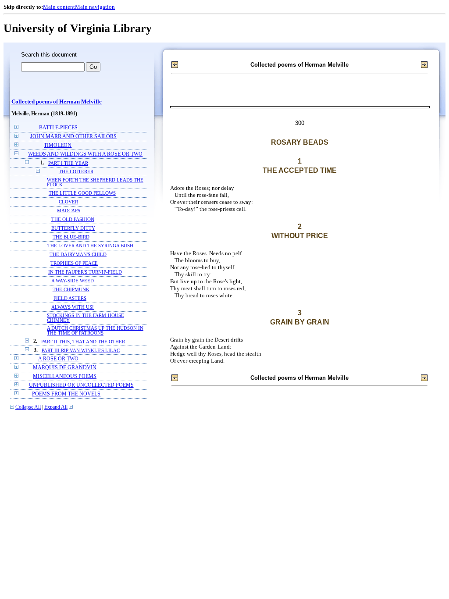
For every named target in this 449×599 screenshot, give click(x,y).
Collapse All (28, 407)
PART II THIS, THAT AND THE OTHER (83, 341)
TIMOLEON (57, 145)
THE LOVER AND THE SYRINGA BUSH (90, 245)
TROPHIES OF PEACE (74, 263)
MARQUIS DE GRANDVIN (64, 368)
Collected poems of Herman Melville (56, 102)
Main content (59, 7)
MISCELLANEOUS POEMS (64, 376)
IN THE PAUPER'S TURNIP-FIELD (85, 272)
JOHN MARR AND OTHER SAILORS (73, 136)
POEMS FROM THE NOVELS (66, 394)
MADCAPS (68, 210)
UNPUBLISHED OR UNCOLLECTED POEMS (81, 385)
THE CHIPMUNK (71, 289)
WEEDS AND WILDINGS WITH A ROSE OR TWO (85, 154)
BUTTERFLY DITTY (73, 228)
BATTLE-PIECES (58, 128)
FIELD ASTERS (69, 298)
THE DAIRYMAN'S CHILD (78, 254)
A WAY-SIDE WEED (72, 280)
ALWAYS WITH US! (72, 307)
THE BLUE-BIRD (71, 237)
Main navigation (95, 7)
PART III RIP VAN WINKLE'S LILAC (81, 350)
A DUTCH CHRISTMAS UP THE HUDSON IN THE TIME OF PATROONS (95, 330)
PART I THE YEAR (68, 163)
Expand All (56, 407)
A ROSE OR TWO (58, 359)
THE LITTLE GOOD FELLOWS (82, 193)
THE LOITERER (76, 171)
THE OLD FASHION (72, 219)
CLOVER (68, 202)
